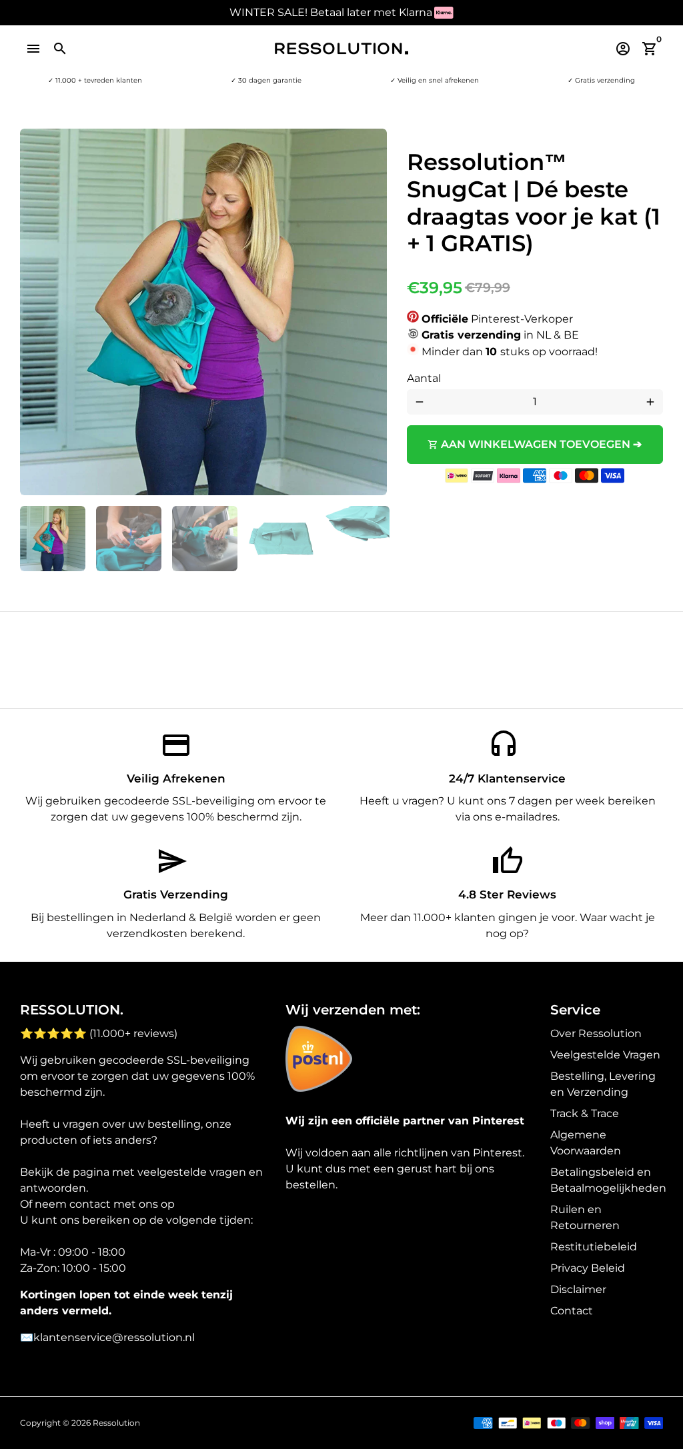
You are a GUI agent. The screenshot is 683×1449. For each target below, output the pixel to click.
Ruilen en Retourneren (585, 1217)
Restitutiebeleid (593, 1246)
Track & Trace (584, 1113)
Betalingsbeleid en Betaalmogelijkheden (608, 1180)
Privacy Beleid (587, 1268)
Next (369, 312)
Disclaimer (578, 1289)
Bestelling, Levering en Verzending (603, 1084)
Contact (571, 1310)
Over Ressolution (596, 1033)
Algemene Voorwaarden (585, 1142)
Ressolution (116, 1423)
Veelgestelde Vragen (605, 1054)
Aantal (424, 378)
